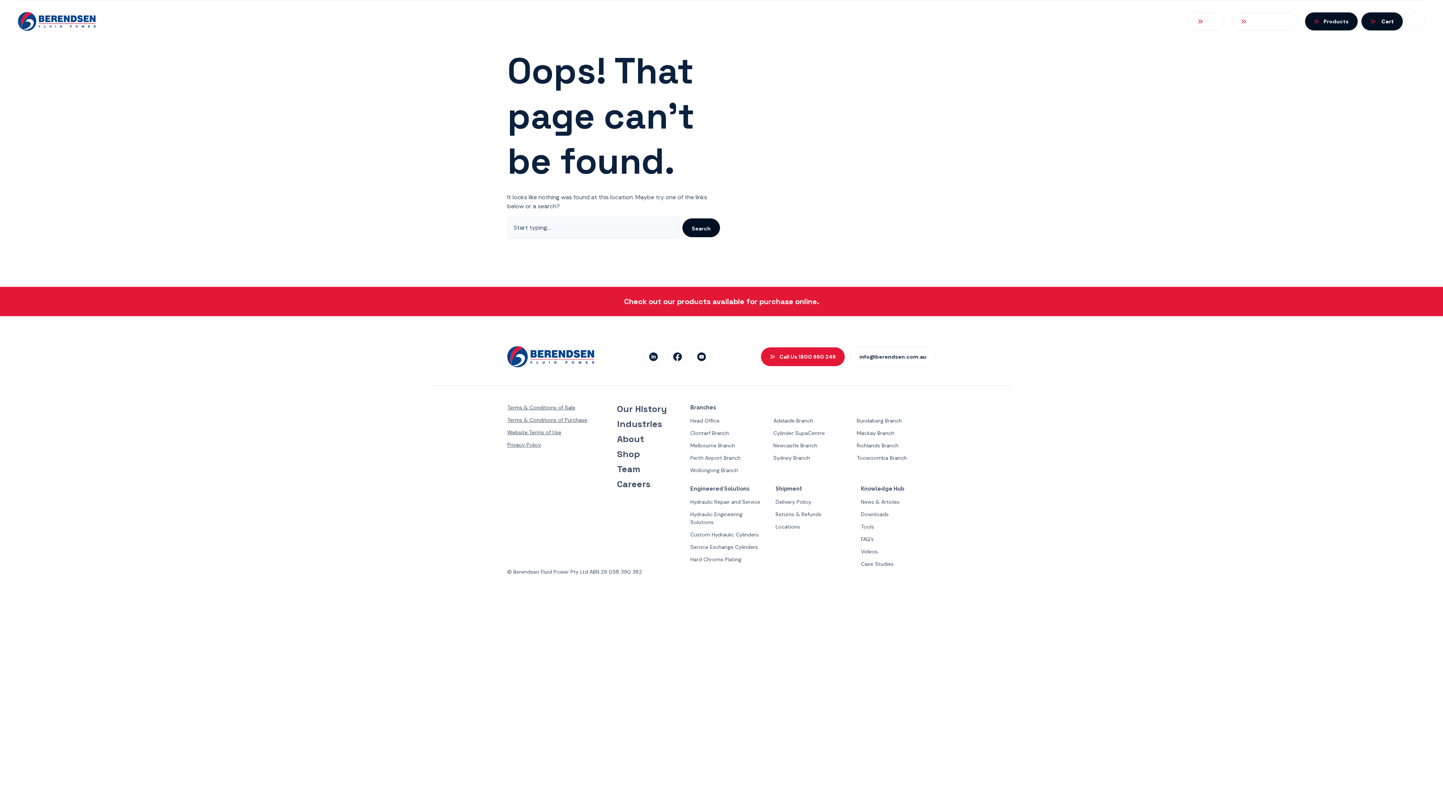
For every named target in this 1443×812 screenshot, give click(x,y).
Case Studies (877, 564)
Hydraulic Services (970, 21)
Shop (628, 454)
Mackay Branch (875, 433)
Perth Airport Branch (715, 457)
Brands (1032, 21)
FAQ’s (867, 539)
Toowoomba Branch (882, 457)
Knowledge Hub (1087, 21)
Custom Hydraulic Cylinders (724, 534)
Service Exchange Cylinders (724, 547)
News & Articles (880, 501)
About (630, 439)
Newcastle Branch (795, 445)
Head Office (705, 420)
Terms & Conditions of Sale (541, 407)
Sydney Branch (791, 457)
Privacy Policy (524, 444)
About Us (906, 21)
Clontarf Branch (709, 433)
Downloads (875, 514)
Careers (633, 484)
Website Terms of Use (534, 432)
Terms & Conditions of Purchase (547, 420)
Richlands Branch (877, 445)
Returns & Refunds (798, 514)
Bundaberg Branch (879, 420)
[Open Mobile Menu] (1415, 21)
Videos (869, 551)
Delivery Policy (793, 501)
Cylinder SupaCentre (799, 433)
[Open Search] (1206, 21)
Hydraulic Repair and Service (725, 501)
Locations (788, 526)
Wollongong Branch (714, 470)
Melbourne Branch (712, 445)
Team (628, 469)
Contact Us (1151, 21)
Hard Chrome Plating (715, 559)
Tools (867, 526)
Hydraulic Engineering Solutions (716, 518)
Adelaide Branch (793, 420)
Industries (639, 424)
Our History (642, 409)
